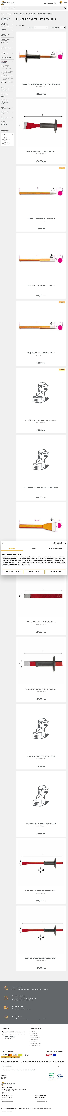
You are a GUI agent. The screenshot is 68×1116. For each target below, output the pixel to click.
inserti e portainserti (4, 53)
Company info (35, 1108)
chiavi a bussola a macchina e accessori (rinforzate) (5, 41)
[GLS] (54, 1055)
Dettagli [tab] (34, 548)
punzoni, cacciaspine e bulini (7, 79)
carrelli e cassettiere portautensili (5, 24)
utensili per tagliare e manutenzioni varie (5, 101)
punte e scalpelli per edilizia (7, 82)
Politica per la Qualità (35, 1043)
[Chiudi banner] (65, 543)
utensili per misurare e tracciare (4, 95)
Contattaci (14, 989)
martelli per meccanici (5, 66)
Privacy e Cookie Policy (45, 1108)
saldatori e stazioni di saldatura (4, 123)
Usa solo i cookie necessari (12, 571)
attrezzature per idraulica (6, 117)
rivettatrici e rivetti (5, 112)
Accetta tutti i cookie (56, 571)
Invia (58, 1066)
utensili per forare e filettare (6, 107)
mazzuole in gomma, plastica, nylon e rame (7, 72)
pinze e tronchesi (6, 57)
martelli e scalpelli (4, 62)
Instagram (5, 1078)
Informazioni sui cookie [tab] (56, 548)
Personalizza (33, 571)
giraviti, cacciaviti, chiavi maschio (5, 48)
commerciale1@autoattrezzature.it (15, 1031)
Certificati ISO (33, 1041)
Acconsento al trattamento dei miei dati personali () (19, 1070)
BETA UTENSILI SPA (7, 139)
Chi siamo (32, 1031)
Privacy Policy (31, 1070)
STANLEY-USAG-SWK (7, 143)
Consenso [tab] (12, 548)
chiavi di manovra (3, 30)
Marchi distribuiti (34, 1039)
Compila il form (15, 1000)
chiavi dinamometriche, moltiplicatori (6, 89)
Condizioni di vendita (35, 1045)
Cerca (65, 8)
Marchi (4, 134)
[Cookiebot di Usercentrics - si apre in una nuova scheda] (54, 543)
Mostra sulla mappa (8, 1092)
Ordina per (30, 27)
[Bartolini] (49, 1055)
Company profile (34, 1033)
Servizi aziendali (34, 1035)
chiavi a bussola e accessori (5, 35)
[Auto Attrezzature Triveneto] (8, 3)
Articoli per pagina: (54, 27)
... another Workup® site (7, 1111)
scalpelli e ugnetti (7, 76)
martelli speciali (6, 69)
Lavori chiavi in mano (35, 1037)
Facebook (2, 1078)
